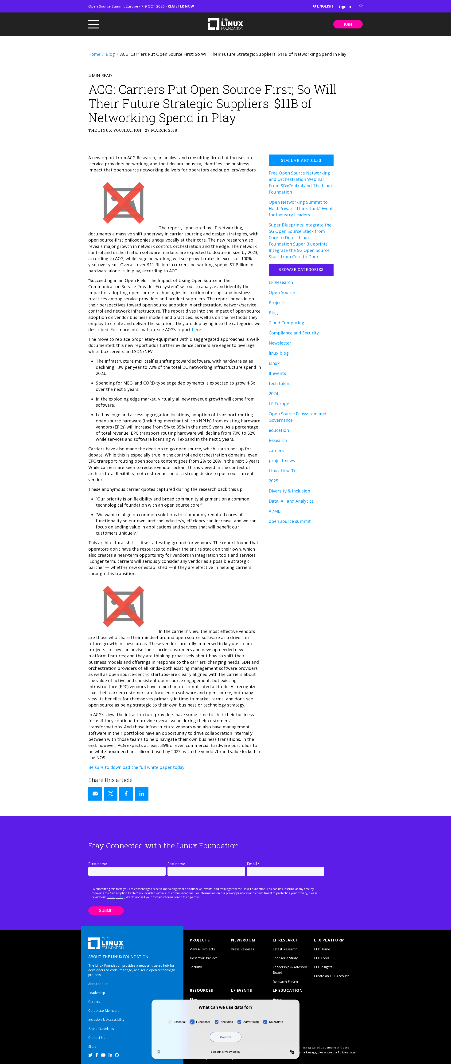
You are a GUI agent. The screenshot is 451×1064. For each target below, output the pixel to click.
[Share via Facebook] (126, 794)
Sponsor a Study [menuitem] (285, 958)
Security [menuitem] (196, 967)
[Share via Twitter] (110, 794)
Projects (277, 302)
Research (278, 440)
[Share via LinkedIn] (141, 794)
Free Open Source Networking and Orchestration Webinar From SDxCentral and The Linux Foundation (301, 182)
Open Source (282, 292)
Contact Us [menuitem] (96, 1037)
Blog (110, 54)
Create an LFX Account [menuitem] (331, 976)
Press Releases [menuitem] (242, 949)
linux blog (279, 353)
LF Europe (279, 403)
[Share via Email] (95, 794)
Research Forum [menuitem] (285, 981)
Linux (274, 363)
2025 (273, 481)
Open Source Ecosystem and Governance (297, 417)
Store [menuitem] (92, 1046)
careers (276, 450)
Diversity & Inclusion (289, 491)
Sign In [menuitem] (344, 6)
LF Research (281, 282)
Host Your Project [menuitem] (203, 958)
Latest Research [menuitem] (285, 949)
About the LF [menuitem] (98, 983)
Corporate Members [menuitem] (103, 1010)
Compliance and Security (294, 333)
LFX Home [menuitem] (322, 949)
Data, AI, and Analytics (291, 501)
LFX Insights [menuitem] (323, 967)
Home (94, 54)
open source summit (290, 521)
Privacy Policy (115, 897)
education (279, 430)
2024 (273, 393)
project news (282, 460)
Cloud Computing (286, 323)
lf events (277, 373)
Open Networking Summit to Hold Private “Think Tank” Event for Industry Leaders (301, 208)
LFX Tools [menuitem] (321, 958)
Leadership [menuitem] (96, 992)
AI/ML (274, 511)
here (196, 329)
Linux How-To (282, 470)
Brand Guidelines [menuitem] (101, 1028)
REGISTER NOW (181, 6)
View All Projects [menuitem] (202, 949)
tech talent (280, 383)
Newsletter (280, 343)
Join (348, 24)
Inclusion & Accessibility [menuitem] (106, 1019)
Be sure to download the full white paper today (136, 767)
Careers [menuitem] (94, 1001)
